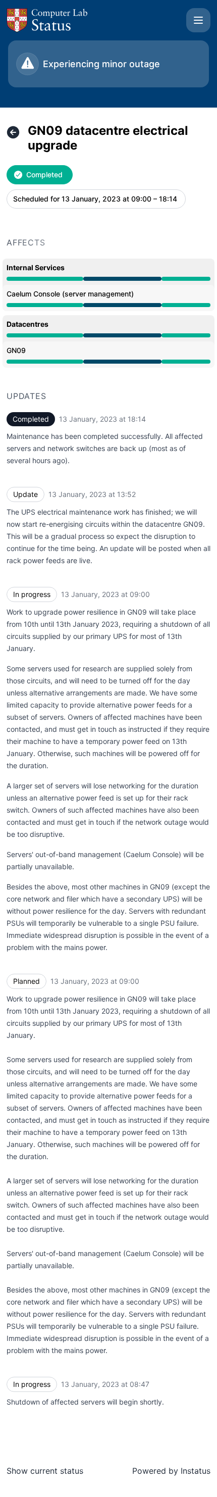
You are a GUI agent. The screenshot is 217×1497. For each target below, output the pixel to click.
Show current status (45, 1471)
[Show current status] (13, 132)
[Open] (198, 20)
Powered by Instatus (171, 1471)
